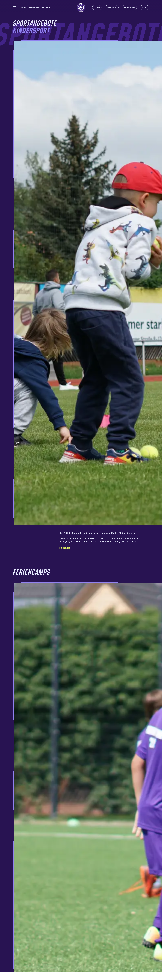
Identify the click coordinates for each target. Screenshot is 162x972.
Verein (23, 7)
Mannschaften (34, 7)
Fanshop (97, 7)
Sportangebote (47, 7)
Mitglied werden (129, 7)
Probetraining (112, 7)
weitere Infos (65, 548)
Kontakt (144, 7)
